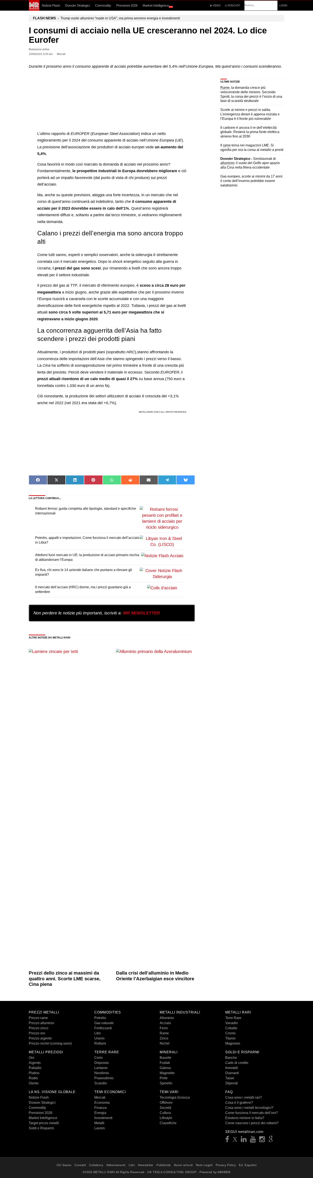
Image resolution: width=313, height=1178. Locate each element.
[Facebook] (227, 1140)
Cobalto (231, 1028)
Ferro (164, 1028)
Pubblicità (163, 1165)
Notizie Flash (51, 5)
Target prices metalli (44, 1123)
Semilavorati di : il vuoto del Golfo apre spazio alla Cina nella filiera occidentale (250, 163)
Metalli (99, 1123)
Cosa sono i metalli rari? (243, 1097)
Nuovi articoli (183, 1165)
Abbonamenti (115, 1165)
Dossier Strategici (77, 5)
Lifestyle (166, 1118)
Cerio (98, 1057)
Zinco (164, 1038)
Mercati (99, 1097)
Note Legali (204, 1165)
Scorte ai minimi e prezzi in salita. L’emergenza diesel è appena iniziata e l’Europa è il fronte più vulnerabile (250, 114)
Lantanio (101, 1068)
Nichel (164, 1043)
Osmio (34, 1083)
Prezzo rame (38, 1018)
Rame (164, 1033)
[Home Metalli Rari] (34, 9)
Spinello (166, 1083)
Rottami (100, 1043)
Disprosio (101, 1063)
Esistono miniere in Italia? (244, 1118)
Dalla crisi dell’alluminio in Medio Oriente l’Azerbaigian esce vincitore (155, 975)
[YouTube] (253, 1140)
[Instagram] (262, 1140)
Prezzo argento (40, 1038)
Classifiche (168, 1123)
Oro (31, 1057)
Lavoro (99, 1128)
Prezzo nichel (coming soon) (50, 1043)
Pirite (164, 1078)
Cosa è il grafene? (239, 1102)
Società (165, 1107)
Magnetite (167, 1073)
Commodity (103, 5)
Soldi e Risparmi (41, 1128)
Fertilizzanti (103, 1028)
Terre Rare (233, 1018)
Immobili (231, 1068)
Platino (34, 1073)
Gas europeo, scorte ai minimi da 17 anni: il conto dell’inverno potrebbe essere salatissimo (251, 181)
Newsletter (146, 1165)
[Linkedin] (244, 1140)
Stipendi (231, 1083)
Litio (97, 1033)
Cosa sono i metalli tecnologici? (249, 1107)
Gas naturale (104, 1023)
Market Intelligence (158, 6)
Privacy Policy (226, 1165)
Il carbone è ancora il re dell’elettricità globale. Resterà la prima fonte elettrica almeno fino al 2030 (249, 132)
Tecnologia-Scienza (175, 1097)
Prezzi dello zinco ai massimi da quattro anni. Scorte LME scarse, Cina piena (65, 978)
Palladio (35, 1068)
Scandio (100, 1083)
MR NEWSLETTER (141, 613)
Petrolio (100, 1018)
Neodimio (101, 1073)
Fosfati (165, 1063)
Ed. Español (247, 1165)
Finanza (100, 1107)
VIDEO (216, 5)
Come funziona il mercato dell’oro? (251, 1113)
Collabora (96, 1165)
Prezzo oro (37, 1033)
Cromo (230, 1033)
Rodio (33, 1078)
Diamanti (232, 1073)
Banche (231, 1057)
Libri (132, 1165)
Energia (100, 1113)
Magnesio (232, 1043)
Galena (165, 1068)
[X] (235, 1140)
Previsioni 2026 (127, 5)
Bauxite (165, 1057)
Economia (102, 1102)
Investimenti (103, 1118)
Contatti (80, 1165)
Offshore (166, 1102)
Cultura (165, 1113)
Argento (35, 1063)
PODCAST (233, 5)
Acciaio (165, 1023)
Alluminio (167, 1018)
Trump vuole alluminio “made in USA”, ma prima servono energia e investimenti (106, 18)
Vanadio (231, 1023)
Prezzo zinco (38, 1028)
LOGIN (283, 5)
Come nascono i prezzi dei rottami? (252, 1123)
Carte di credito (236, 1063)
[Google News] (270, 1140)
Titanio (230, 1038)
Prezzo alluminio (41, 1023)
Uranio (99, 1038)
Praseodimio (103, 1078)
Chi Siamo (64, 1165)
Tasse (229, 1078)
